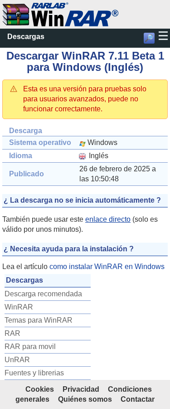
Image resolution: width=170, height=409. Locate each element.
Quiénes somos (85, 399)
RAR (12, 333)
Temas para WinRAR (39, 320)
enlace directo (108, 219)
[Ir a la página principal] (60, 7)
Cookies (39, 389)
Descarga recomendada (43, 294)
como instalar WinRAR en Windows (107, 266)
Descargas (25, 36)
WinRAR (19, 307)
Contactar (138, 399)
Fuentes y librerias (34, 373)
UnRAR (17, 360)
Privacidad (81, 389)
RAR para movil (30, 346)
